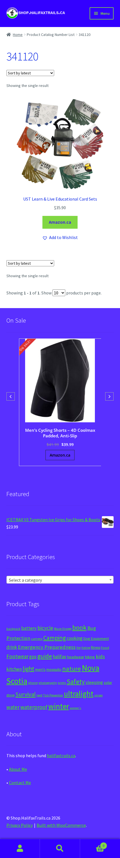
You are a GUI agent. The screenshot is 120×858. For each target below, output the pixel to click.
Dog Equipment (96, 638)
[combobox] (60, 580)
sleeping (94, 682)
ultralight (78, 693)
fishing (85, 648)
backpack (13, 629)
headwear (75, 656)
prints (62, 683)
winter (58, 706)
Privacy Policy (19, 825)
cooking (75, 638)
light (28, 668)
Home (18, 34)
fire (78, 648)
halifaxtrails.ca (61, 755)
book (79, 627)
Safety (76, 681)
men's (40, 669)
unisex (98, 695)
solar (108, 682)
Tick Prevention (53, 695)
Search (60, 848)
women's (75, 708)
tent (39, 695)
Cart (92, 844)
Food (105, 647)
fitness (95, 647)
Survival (25, 694)
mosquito (53, 669)
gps (33, 657)
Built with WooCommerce (61, 825)
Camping (54, 638)
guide (44, 656)
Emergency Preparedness (47, 647)
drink (11, 647)
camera (36, 639)
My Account (20, 848)
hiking (90, 656)
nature (71, 668)
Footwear (17, 656)
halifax (59, 657)
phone (33, 683)
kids (100, 656)
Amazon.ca (60, 222)
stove (10, 695)
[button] (60, 237)
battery (29, 628)
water (13, 707)
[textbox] (60, 580)
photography (48, 683)
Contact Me (20, 782)
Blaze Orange (62, 629)
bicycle (45, 628)
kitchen (14, 669)
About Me (18, 769)
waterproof (33, 706)
